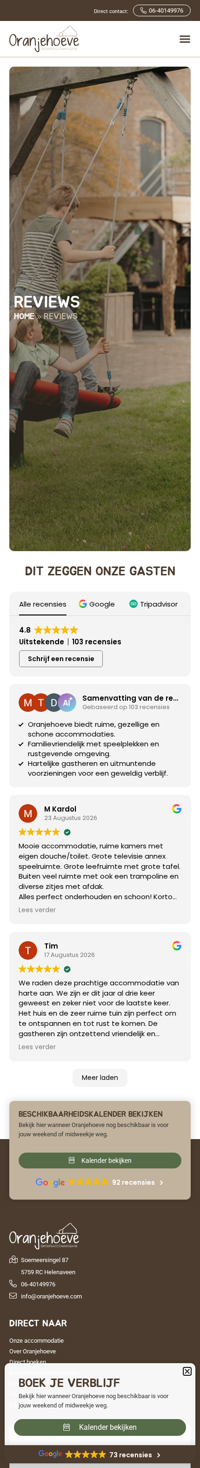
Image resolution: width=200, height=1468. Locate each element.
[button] (98, 604)
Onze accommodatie (36, 1340)
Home (24, 317)
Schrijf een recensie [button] (61, 658)
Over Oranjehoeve (32, 1351)
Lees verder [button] (37, 910)
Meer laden (100, 1077)
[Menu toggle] (185, 39)
